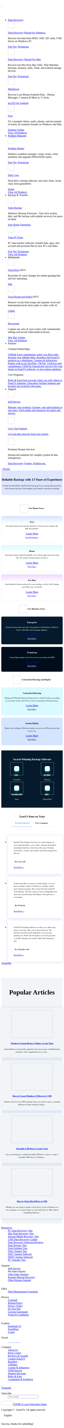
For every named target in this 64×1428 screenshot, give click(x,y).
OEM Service (15, 1370)
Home (11, 189)
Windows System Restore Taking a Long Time (32, 1043)
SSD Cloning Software (20, 1254)
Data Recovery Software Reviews (25, 1242)
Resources (6, 1227)
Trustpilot (6, 963)
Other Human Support (19, 1280)
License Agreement (18, 1311)
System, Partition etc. (35, 463)
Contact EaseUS (16, 1358)
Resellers (12, 1361)
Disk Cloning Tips (17, 1251)
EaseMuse (13, 1329)
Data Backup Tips (17, 1245)
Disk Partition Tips (17, 1248)
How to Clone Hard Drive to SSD (32, 1201)
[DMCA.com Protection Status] (30, 1404)
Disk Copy (13, 175)
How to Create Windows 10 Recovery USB (32, 1096)
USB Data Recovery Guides (22, 1239)
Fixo (10, 115)
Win (10, 284)
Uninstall (12, 1300)
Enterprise (25, 224)
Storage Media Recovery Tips (23, 1236)
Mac (15, 337)
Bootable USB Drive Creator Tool (32, 1149)
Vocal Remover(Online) (20, 296)
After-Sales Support (18, 1274)
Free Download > (32, 537)
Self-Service (14, 1268)
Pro (15, 46)
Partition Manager (17, 135)
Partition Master (16, 148)
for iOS (12, 103)
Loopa (11, 1332)
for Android (22, 103)
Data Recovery (15, 20)
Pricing (6, 469)
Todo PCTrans (15, 237)
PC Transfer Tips (16, 1260)
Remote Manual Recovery (21, 1277)
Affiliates (12, 1364)
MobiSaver (13, 89)
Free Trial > (32, 567)
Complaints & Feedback (20, 1379)
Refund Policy (15, 1303)
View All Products (17, 132)
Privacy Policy (15, 1306)
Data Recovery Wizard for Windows (27, 32)
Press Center (14, 1353)
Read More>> (19, 867)
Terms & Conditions (18, 1314)
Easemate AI (14, 1326)
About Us (13, 1350)
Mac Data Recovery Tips (21, 1233)
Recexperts (13, 323)
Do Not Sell (14, 1309)
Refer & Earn (15, 1376)
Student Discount (17, 1373)
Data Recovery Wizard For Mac (24, 59)
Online (20, 129)
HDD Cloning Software (20, 1257)
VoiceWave (14, 270)
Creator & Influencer (18, 1367)
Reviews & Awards (18, 1355)
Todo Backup (15, 207)
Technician (23, 46)
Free (10, 46)
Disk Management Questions (23, 1291)
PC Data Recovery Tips (20, 1230)
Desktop (12, 129)
